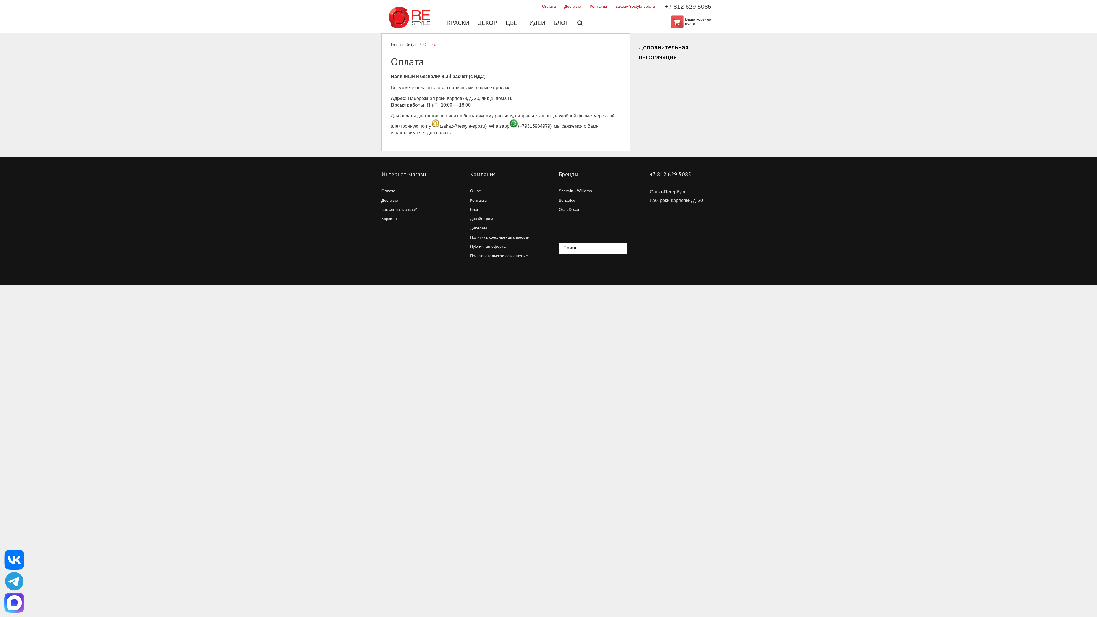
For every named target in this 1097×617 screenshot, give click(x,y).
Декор (487, 23)
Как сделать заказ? (399, 209)
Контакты (598, 6)
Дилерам (478, 228)
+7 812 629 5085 (688, 6)
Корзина (389, 218)
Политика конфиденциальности (499, 237)
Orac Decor (569, 209)
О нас (475, 191)
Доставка (572, 6)
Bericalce (567, 200)
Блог (561, 23)
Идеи (537, 23)
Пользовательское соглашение (499, 255)
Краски (458, 23)
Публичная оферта (488, 246)
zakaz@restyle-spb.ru (635, 6)
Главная (404, 45)
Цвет (513, 23)
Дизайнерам (481, 218)
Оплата (549, 6)
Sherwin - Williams (575, 191)
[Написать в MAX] (14, 603)
